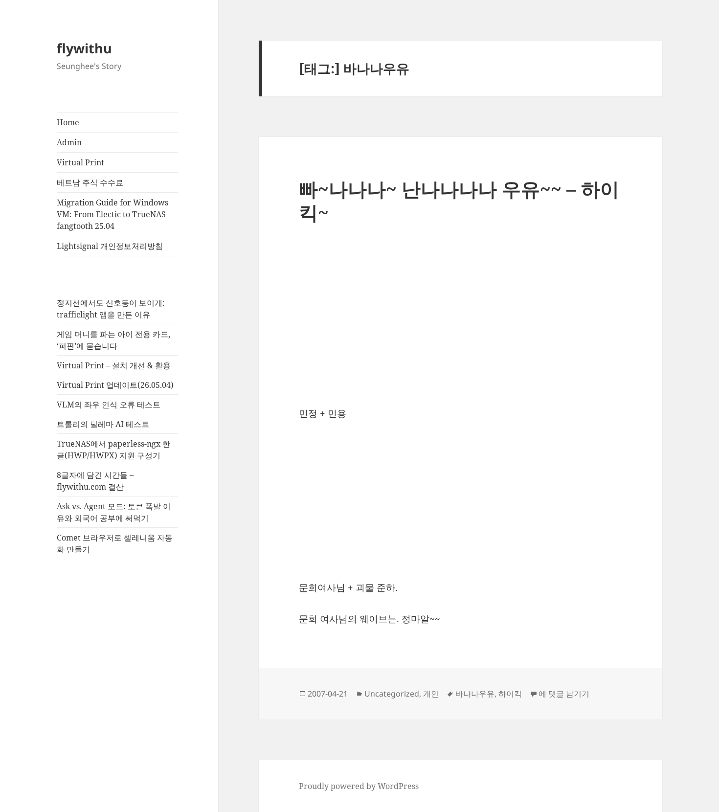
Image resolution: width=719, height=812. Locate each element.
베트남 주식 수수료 (90, 182)
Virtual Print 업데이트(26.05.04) (115, 385)
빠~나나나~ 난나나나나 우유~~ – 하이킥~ (459, 200)
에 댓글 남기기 (564, 693)
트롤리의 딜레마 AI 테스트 (103, 424)
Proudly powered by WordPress (359, 786)
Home (68, 122)
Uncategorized (391, 693)
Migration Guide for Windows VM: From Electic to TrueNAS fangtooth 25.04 (112, 214)
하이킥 (510, 693)
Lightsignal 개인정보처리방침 (110, 246)
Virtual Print (80, 162)
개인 (431, 693)
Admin (69, 142)
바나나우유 (474, 693)
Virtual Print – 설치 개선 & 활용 (114, 365)
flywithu (84, 48)
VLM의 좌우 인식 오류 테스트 (108, 404)
